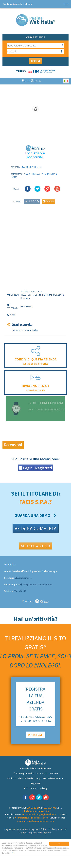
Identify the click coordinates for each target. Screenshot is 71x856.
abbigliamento (32, 166)
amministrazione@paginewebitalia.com (41, 814)
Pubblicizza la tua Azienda (20, 778)
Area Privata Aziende (53, 778)
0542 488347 (20, 591)
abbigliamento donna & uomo (37, 584)
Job (25, 788)
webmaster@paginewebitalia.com (32, 817)
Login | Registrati (37, 468)
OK (59, 843)
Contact (34, 788)
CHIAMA (49, 201)
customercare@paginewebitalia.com (35, 820)
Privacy (43, 788)
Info (12, 853)
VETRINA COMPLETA (35, 528)
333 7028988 (50, 807)
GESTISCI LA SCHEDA (35, 546)
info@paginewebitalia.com (35, 811)
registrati (35, 735)
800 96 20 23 (33, 807)
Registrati (35, 783)
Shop (37, 778)
